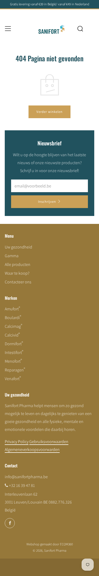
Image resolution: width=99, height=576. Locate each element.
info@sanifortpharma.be (26, 477)
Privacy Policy (17, 441)
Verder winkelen (49, 111)
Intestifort (14, 352)
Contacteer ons (18, 282)
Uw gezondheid (18, 247)
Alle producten (17, 264)
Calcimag (13, 326)
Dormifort (14, 344)
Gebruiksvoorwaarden (48, 441)
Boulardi (13, 317)
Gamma (11, 256)
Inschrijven (47, 201)
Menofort (13, 361)
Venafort (13, 378)
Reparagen (15, 370)
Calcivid (12, 335)
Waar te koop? (17, 273)
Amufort (12, 309)
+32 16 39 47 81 (22, 485)
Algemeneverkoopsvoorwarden (32, 449)
